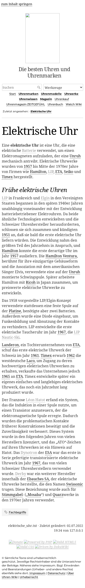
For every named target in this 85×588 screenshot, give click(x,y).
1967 (62, 332)
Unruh (75, 155)
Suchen (39, 87)
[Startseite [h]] (42, 37)
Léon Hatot (35, 399)
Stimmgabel (12, 494)
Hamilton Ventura (61, 255)
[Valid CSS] (25, 546)
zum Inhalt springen (16, 4)
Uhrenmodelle (51, 93)
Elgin (45, 197)
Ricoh (31, 282)
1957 (28, 166)
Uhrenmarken (28, 93)
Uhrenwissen (28, 99)
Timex (7, 176)
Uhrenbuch (55, 104)
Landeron (10, 344)
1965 (6, 376)
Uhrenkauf (62, 99)
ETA (58, 171)
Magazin (46, 99)
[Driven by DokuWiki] (51, 546)
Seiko (68, 171)
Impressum (37, 573)
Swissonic (74, 484)
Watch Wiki (74, 104)
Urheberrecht (29, 577)
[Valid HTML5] (64, 542)
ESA (48, 452)
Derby (20, 473)
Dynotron (29, 452)
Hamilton (38, 171)
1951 (6, 234)
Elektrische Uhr (41, 111)
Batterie (29, 150)
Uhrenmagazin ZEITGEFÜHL (25, 104)
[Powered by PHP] (38, 542)
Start (12, 93)
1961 (35, 355)
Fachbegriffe (17, 512)
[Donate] (16, 542)
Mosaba (34, 494)
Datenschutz (56, 573)
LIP (50, 171)
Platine (15, 310)
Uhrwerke (71, 93)
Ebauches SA (38, 478)
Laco (31, 360)
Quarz (58, 494)
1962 (71, 355)
